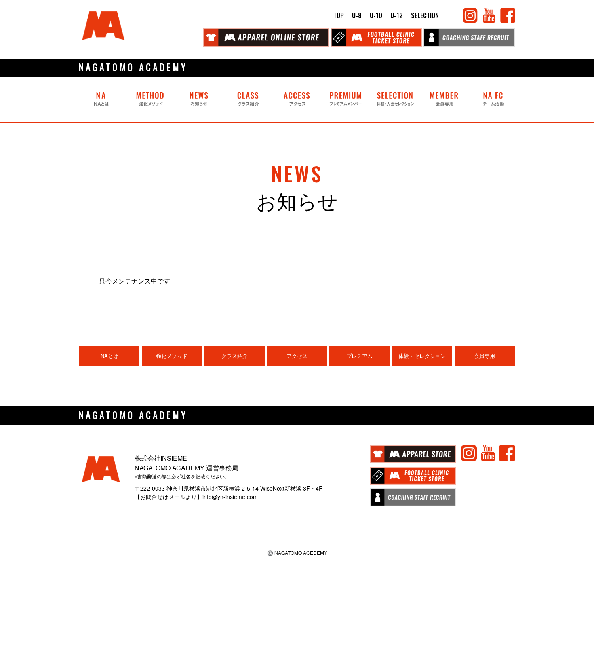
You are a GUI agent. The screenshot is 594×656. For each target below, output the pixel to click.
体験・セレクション (422, 356)
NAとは (109, 356)
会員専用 (484, 356)
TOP (338, 15)
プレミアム (359, 356)
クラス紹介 (234, 356)
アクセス (297, 356)
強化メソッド (171, 356)
